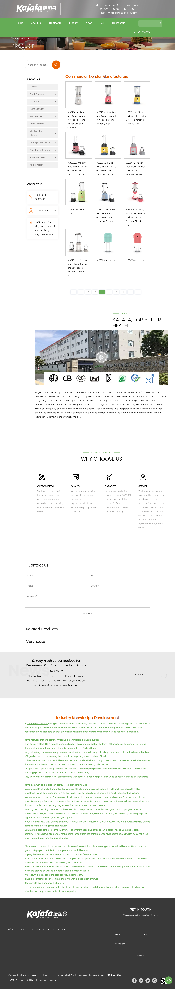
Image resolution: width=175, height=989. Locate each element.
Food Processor (37, 157)
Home (19, 23)
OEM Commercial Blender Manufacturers (33, 980)
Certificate (55, 23)
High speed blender (40, 142)
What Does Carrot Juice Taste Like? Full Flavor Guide (56, 663)
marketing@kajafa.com (122, 13)
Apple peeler (36, 165)
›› (137, 291)
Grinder (33, 86)
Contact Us (118, 23)
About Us (36, 23)
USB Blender (36, 101)
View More (139, 674)
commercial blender (37, 723)
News (89, 23)
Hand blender (37, 109)
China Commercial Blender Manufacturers (128, 392)
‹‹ (73, 291)
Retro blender (37, 123)
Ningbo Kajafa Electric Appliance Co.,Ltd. (44, 975)
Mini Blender (36, 116)
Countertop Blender (40, 150)
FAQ (102, 23)
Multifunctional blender (37, 133)
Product (73, 23)
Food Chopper (37, 94)
